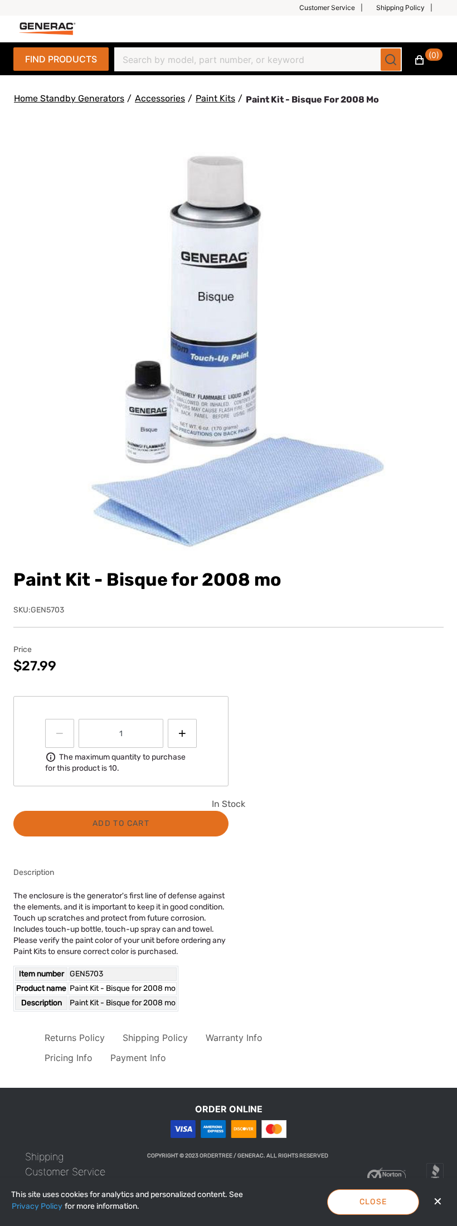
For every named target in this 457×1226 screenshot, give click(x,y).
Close (373, 1201)
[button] (335, 8)
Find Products (61, 59)
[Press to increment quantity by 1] (182, 733)
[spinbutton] (121, 733)
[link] (45, 1156)
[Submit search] (391, 59)
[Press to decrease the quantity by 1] (59, 733)
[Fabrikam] (47, 29)
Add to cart (121, 823)
